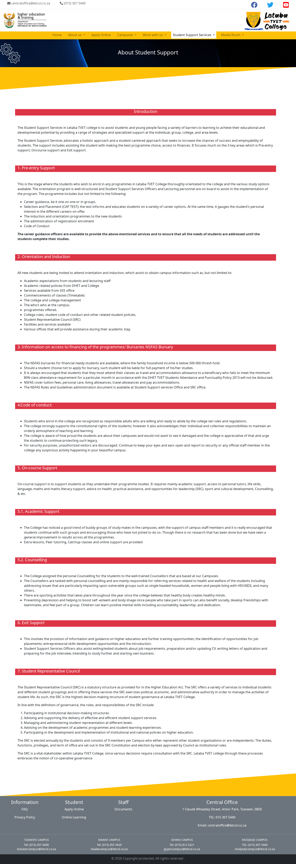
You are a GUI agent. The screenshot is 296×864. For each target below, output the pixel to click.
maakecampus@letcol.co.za (109, 849)
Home (57, 35)
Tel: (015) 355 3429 (109, 845)
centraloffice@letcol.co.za (30, 3)
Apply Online (101, 35)
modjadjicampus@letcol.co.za (255, 849)
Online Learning (74, 817)
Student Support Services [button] (192, 35)
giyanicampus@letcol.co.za (182, 849)
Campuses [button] (125, 35)
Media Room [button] (231, 35)
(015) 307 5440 (74, 3)
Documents (123, 809)
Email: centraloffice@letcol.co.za (222, 825)
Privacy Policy (24, 817)
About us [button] (75, 35)
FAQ (25, 809)
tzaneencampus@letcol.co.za (36, 849)
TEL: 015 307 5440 (222, 817)
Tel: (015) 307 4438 (36, 845)
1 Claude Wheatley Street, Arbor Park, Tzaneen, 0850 (222, 809)
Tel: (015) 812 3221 (182, 845)
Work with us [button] (153, 35)
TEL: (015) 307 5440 (255, 845)
